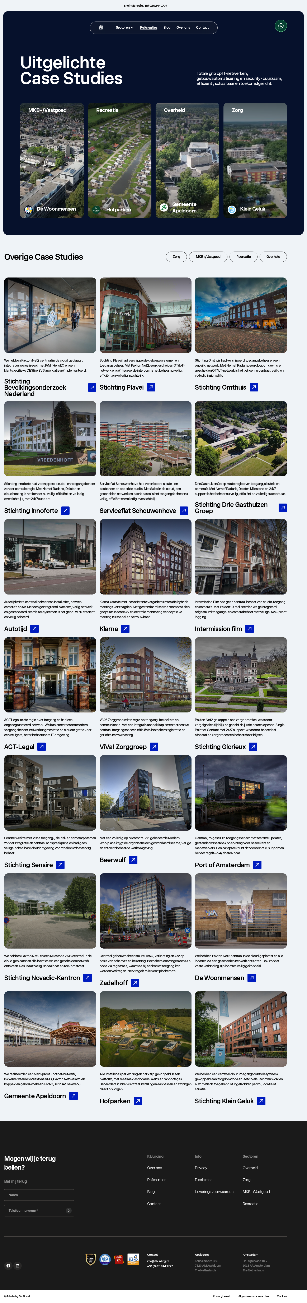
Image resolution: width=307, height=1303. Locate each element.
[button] (125, 27)
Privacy (201, 1168)
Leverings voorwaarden (214, 1191)
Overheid (250, 1168)
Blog (151, 1191)
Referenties (156, 1180)
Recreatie (250, 1203)
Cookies (282, 1296)
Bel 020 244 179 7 (156, 5)
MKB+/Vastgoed (256, 1191)
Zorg (246, 1180)
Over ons (154, 1168)
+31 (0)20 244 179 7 (160, 1266)
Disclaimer (203, 1180)
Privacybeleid (221, 1296)
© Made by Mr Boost (17, 1296)
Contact (154, 1203)
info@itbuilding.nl (158, 1261)
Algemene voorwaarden (253, 1296)
